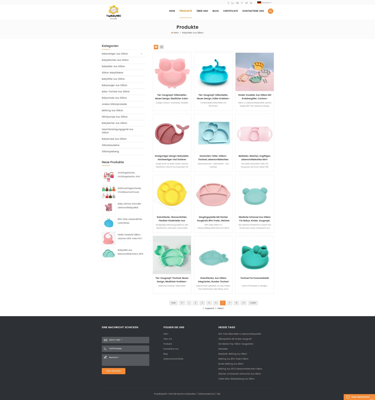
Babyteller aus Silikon (192, 32)
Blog (216, 11)
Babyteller (223, 349)
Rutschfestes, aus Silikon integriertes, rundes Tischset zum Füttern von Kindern (213, 279)
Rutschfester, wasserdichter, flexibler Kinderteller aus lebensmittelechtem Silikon (172, 218)
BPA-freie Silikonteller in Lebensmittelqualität (239, 334)
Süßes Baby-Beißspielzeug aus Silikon (236, 379)
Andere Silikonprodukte (114, 104)
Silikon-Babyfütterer (112, 73)
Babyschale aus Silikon (114, 98)
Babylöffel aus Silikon (113, 79)
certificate (230, 11)
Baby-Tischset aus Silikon (116, 92)
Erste (173, 303)
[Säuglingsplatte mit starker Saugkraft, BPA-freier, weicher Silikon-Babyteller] (213, 194)
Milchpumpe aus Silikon (115, 117)
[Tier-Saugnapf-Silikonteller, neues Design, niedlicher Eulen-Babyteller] (172, 72)
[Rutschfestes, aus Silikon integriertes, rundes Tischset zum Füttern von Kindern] (213, 255)
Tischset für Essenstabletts (254, 278)
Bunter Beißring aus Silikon (230, 364)
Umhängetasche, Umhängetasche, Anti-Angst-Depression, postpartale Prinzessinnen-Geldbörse (130, 175)
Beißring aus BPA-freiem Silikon (233, 359)
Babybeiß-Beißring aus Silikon (232, 354)
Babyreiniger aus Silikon (115, 54)
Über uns (202, 11)
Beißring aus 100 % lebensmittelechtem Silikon (240, 369)
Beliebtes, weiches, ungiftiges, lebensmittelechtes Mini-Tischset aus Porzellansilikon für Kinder (255, 157)
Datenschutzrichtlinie (173, 359)
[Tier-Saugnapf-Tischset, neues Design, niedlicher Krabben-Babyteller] (172, 255)
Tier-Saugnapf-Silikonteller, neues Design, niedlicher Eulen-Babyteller (172, 96)
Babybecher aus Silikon (114, 123)
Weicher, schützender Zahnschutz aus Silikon (239, 374)
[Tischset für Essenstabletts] (255, 255)
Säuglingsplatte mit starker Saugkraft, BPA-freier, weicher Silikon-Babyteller (213, 218)
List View (161, 47)
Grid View (156, 47)
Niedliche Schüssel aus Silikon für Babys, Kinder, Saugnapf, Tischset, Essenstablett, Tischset (255, 218)
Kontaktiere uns (253, 11)
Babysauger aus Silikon (114, 85)
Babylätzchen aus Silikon (115, 60)
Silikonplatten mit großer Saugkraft (235, 339)
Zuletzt (253, 303)
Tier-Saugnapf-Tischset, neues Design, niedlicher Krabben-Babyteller (172, 279)
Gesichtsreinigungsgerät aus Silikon (117, 131)
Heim (172, 11)
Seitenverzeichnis (206, 394)
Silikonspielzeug (110, 151)
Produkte (186, 11)
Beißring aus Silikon (112, 110)
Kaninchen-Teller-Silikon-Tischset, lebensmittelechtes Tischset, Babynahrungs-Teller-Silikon (213, 157)
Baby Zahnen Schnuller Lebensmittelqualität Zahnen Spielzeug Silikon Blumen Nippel (130, 206)
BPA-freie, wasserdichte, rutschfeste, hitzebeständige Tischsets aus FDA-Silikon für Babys (131, 221)
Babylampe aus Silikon (114, 139)
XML (218, 394)
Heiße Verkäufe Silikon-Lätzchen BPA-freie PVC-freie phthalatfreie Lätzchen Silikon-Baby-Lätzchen (130, 237)
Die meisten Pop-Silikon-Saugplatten (236, 344)
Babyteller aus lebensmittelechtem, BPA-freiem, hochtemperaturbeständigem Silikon (131, 252)
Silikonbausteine (110, 145)
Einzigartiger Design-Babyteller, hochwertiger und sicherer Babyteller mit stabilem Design (172, 157)
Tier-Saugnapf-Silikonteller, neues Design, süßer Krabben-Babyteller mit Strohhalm (213, 96)
